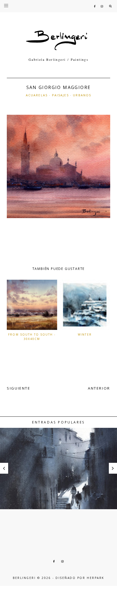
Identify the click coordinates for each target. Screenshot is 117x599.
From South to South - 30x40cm (32, 337)
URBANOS (82, 95)
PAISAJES (60, 95)
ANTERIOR (99, 388)
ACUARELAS (37, 95)
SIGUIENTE (18, 388)
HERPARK (95, 578)
